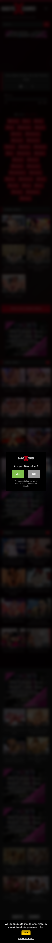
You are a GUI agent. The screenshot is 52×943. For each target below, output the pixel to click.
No (34, 474)
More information (26, 938)
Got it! (26, 932)
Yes (18, 474)
